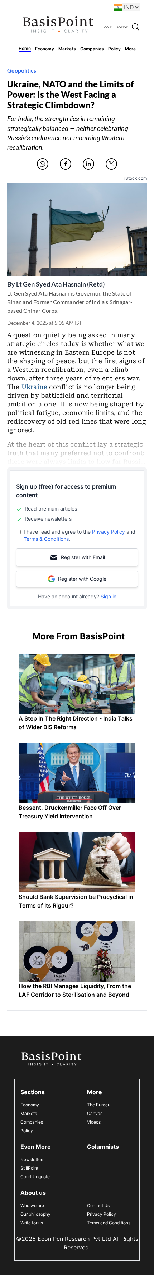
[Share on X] (111, 164)
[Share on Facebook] (65, 164)
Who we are (32, 1205)
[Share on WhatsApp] (42, 164)
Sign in (108, 596)
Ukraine (34, 386)
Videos (94, 1122)
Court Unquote (35, 1176)
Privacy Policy (108, 532)
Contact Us (98, 1205)
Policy (26, 1130)
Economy (29, 1104)
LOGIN (108, 26)
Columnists (103, 1146)
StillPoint (29, 1168)
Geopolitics (21, 70)
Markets (28, 1113)
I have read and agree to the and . (79, 535)
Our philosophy (35, 1214)
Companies (31, 1122)
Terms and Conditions (108, 1222)
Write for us (31, 1222)
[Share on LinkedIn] (88, 164)
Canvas (94, 1113)
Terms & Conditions (46, 539)
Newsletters (32, 1159)
